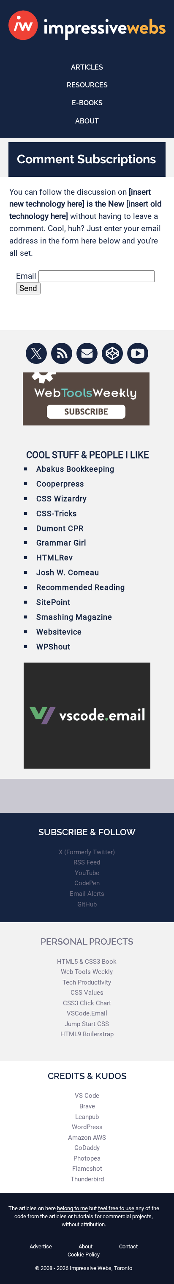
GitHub (87, 904)
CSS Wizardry (61, 498)
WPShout (53, 646)
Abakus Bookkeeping (75, 468)
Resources (87, 85)
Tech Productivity (87, 982)
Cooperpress (60, 483)
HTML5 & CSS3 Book (87, 961)
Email (26, 276)
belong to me (72, 1208)
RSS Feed (86, 862)
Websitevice (59, 631)
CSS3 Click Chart (87, 1003)
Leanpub (87, 1117)
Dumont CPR (60, 528)
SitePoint (53, 602)
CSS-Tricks (56, 513)
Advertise (41, 1246)
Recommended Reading (80, 587)
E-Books (87, 103)
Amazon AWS (87, 1137)
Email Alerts (87, 894)
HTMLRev (54, 557)
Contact (128, 1246)
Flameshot (87, 1168)
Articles (87, 67)
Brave (87, 1106)
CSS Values (87, 992)
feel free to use (116, 1208)
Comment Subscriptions (86, 159)
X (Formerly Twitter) (87, 852)
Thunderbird (87, 1179)
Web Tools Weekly (87, 972)
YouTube (87, 873)
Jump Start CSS (87, 1024)
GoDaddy (87, 1148)
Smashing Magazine (74, 617)
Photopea (87, 1158)
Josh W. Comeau (67, 572)
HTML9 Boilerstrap (87, 1034)
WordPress (87, 1127)
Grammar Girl (61, 542)
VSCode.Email (87, 1013)
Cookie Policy (84, 1254)
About (87, 121)
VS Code (87, 1095)
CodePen (87, 883)
